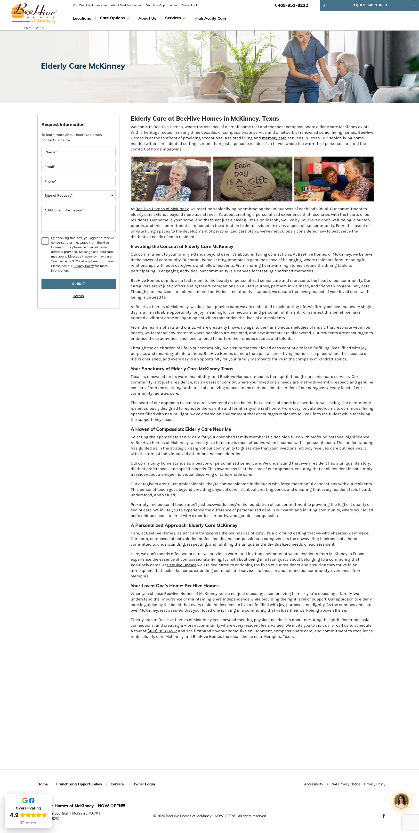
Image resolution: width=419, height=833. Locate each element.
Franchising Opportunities (79, 784)
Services (173, 17)
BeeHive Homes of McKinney (162, 208)
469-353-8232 (293, 5)
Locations (82, 18)
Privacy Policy (83, 266)
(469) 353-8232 (162, 630)
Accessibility (313, 784)
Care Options (112, 17)
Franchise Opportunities (161, 5)
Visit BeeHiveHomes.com (90, 5)
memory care (274, 137)
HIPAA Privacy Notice (343, 784)
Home (42, 784)
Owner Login (190, 5)
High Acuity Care (210, 18)
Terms (78, 296)
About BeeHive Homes (126, 5)
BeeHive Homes (181, 564)
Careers (117, 784)
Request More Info (369, 5)
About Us (147, 18)
